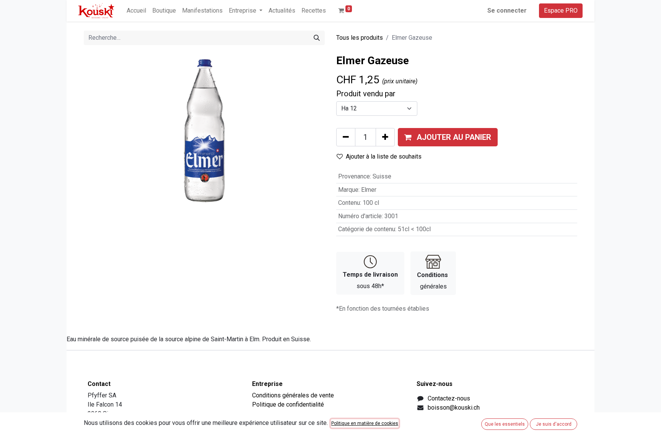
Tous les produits (359, 37)
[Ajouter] (385, 137)
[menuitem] (136, 10)
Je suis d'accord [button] (553, 424)
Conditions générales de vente (293, 395)
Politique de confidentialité (288, 404)
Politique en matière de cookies (364, 423)
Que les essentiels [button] (505, 424)
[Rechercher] (317, 38)
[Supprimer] (345, 137)
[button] (448, 137)
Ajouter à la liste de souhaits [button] (384, 156)
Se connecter (507, 10)
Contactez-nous (449, 398)
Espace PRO (561, 10)
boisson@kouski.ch (454, 407)
